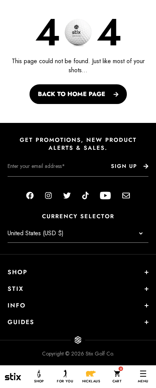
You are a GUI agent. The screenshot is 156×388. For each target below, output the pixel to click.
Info (17, 305)
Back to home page (71, 94)
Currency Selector (78, 216)
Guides (21, 322)
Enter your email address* (31, 182)
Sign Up (124, 166)
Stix (15, 288)
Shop (18, 272)
